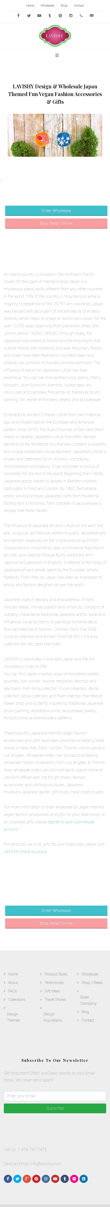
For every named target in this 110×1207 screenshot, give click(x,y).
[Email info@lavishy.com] (92, 17)
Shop (64, 5)
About (13, 982)
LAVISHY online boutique (25, 851)
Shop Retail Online (56, 224)
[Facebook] (18, 17)
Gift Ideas (52, 991)
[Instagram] (71, 17)
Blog (85, 1012)
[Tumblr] (50, 17)
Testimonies (54, 982)
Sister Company (88, 1000)
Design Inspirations (52, 1017)
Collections (17, 999)
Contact (79, 5)
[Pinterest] (60, 17)
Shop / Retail (92, 982)
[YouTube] (39, 17)
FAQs (12, 991)
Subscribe (55, 1108)
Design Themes (13, 1017)
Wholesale (47, 5)
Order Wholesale (56, 211)
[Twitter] (29, 17)
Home (30, 5)
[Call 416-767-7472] (81, 17)
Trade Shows (55, 999)
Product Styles (56, 974)
